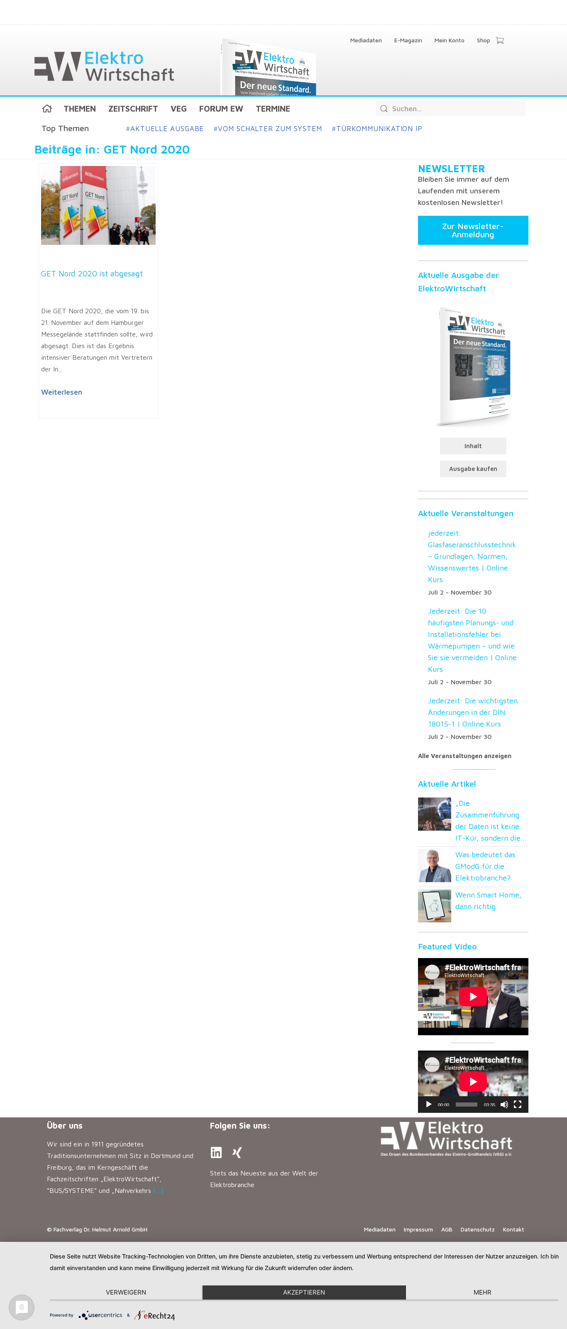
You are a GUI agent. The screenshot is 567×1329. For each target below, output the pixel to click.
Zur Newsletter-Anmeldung (473, 230)
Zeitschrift (133, 108)
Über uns (65, 1125)
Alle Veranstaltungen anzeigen (464, 755)
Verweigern (126, 1292)
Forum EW (221, 108)
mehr (482, 1292)
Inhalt (473, 445)
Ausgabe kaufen (473, 468)
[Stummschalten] (504, 1104)
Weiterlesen (61, 392)
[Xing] (237, 1152)
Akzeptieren (304, 1292)
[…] (158, 1190)
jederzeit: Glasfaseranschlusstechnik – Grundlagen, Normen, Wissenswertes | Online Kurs (472, 556)
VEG (179, 108)
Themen (80, 108)
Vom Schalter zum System (268, 128)
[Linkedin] (216, 1152)
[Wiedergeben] (429, 1104)
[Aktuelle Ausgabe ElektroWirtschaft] (473, 366)
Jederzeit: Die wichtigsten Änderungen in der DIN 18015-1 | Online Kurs (473, 712)
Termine (273, 108)
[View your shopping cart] (499, 41)
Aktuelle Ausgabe (165, 128)
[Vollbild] (517, 1104)
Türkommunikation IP (377, 128)
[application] (473, 1082)
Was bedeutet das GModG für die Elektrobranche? (485, 866)
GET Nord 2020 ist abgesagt (92, 273)
